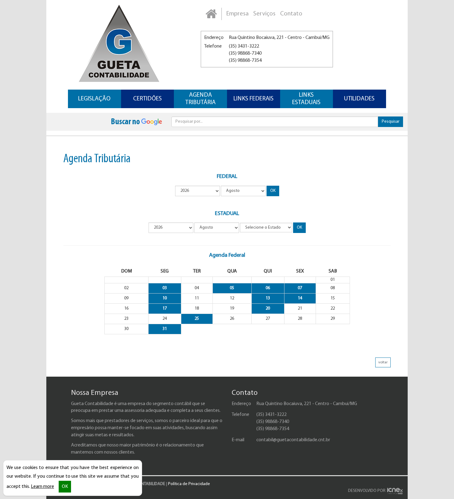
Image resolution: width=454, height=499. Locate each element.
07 (300, 288)
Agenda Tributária (200, 99)
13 (268, 298)
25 (197, 318)
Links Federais (253, 99)
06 (268, 288)
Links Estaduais (306, 99)
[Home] (211, 14)
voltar (383, 362)
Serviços (264, 14)
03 (164, 288)
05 (232, 288)
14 (300, 298)
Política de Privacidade (189, 484)
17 (164, 308)
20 (268, 308)
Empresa (237, 14)
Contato (291, 14)
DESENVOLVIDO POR (366, 490)
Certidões (147, 99)
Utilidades (359, 99)
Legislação (94, 99)
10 (164, 298)
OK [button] (65, 486)
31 (164, 329)
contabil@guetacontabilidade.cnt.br (293, 440)
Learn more (42, 486)
